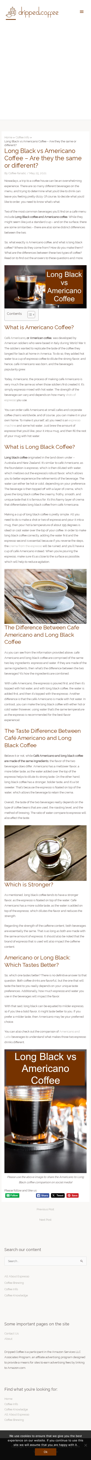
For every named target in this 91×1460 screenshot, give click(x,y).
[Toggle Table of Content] (29, 314)
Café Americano (14, 338)
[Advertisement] (45, 72)
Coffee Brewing (14, 1282)
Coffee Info (11, 1289)
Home (8, 1398)
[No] (85, 1445)
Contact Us (11, 1333)
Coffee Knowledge (16, 1295)
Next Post (45, 1219)
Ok (45, 1452)
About (8, 1338)
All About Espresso (16, 1276)
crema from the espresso (25, 546)
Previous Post (45, 1209)
